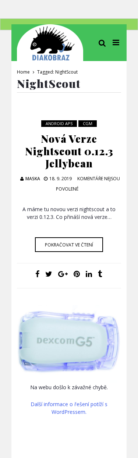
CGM (87, 123)
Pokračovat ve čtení (69, 245)
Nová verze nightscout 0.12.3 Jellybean (69, 151)
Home (23, 72)
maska (32, 178)
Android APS (59, 123)
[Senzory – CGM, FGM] (69, 344)
